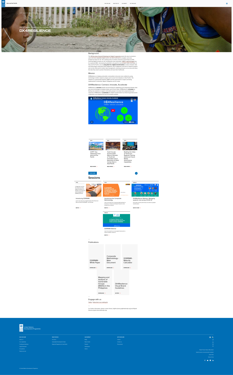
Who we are (107, 3)
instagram (210, 360)
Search (229, 3)
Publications (87, 346)
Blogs (86, 339)
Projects (86, 344)
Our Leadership (22, 342)
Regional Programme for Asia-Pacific (59, 344)
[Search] (213, 342)
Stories (86, 349)
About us (21, 339)
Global (227, 3)
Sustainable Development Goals (59, 342)
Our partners (22, 349)
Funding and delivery (23, 344)
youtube (207, 360)
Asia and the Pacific (12, 3)
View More (92, 173)
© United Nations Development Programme (28, 368)
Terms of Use (211, 357)
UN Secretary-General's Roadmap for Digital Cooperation (106, 56)
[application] (113, 110)
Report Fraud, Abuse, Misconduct (206, 349)
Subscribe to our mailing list (100, 302)
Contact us (119, 342)
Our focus (54, 339)
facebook (205, 360)
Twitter (90, 302)
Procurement (120, 344)
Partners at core (22, 351)
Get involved (133, 3)
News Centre (87, 342)
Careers (119, 339)
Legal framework (22, 346)
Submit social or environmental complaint (205, 352)
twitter (202, 360)
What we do (116, 3)
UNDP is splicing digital (128, 61)
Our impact (124, 3)
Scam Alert (211, 354)
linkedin (213, 360)
